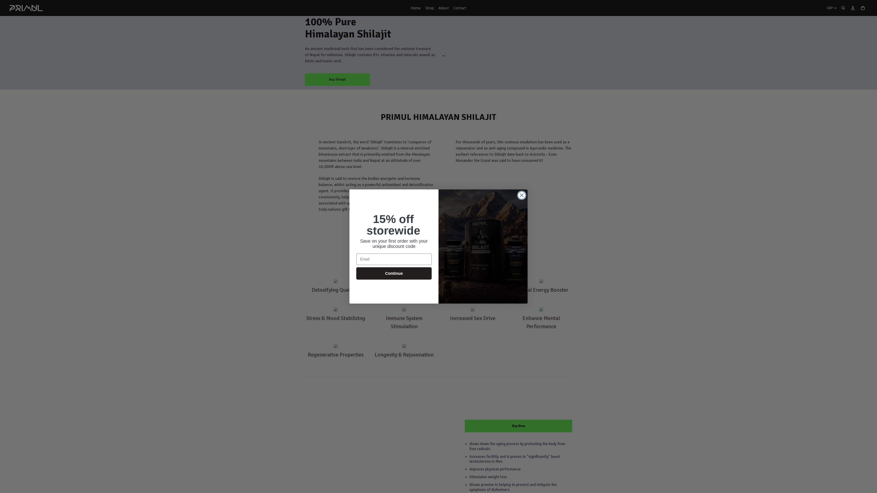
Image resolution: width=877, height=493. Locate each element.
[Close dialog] (522, 195)
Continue (394, 273)
